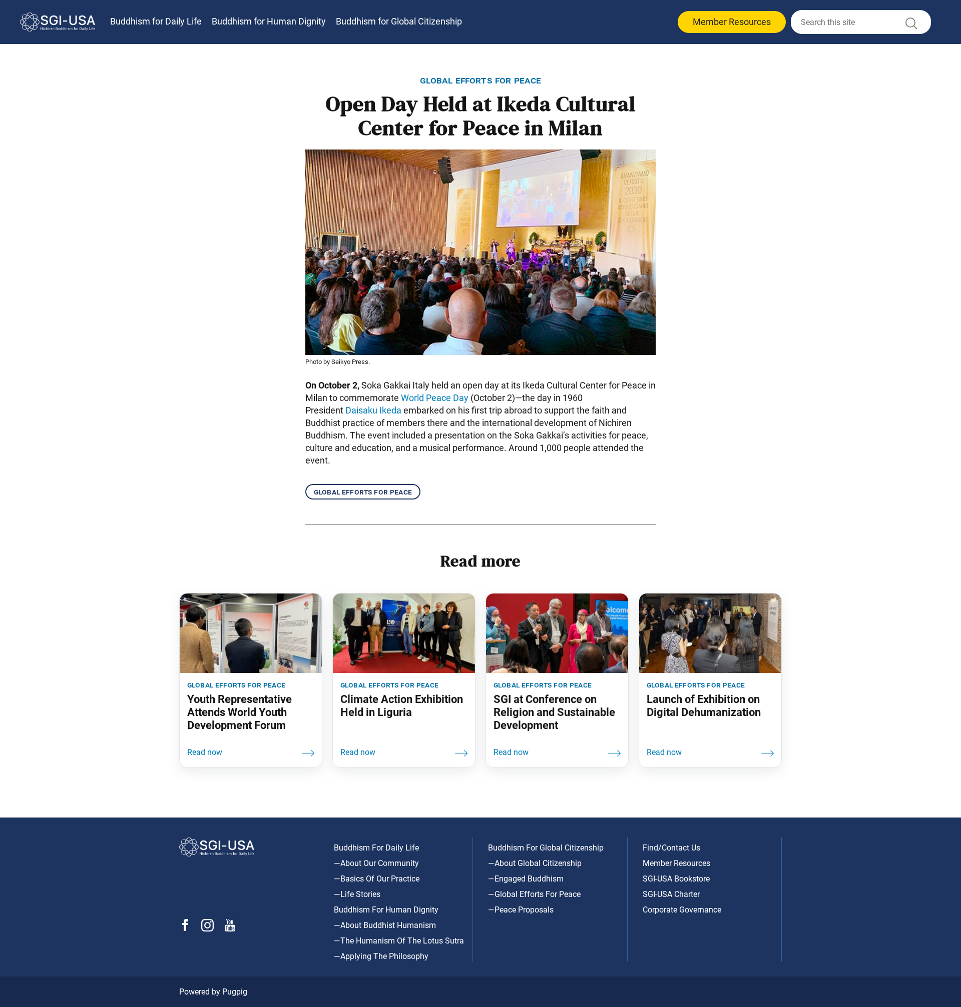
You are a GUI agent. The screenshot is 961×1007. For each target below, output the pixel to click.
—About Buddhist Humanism (385, 925)
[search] (861, 22)
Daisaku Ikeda (373, 410)
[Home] (57, 22)
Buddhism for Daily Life (156, 21)
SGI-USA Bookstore (676, 879)
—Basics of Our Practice (376, 879)
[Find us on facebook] (185, 928)
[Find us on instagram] (207, 929)
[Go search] (910, 26)
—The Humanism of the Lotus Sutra (399, 941)
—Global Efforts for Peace (534, 894)
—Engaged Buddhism (526, 879)
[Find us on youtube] (230, 929)
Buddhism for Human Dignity (269, 21)
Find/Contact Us (671, 847)
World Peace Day (434, 397)
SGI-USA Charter (671, 894)
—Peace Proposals (521, 909)
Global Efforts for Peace (363, 491)
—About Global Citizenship (535, 863)
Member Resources (732, 21)
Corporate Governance (682, 909)
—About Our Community (376, 863)
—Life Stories (357, 894)
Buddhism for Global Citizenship (399, 21)
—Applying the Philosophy (381, 956)
